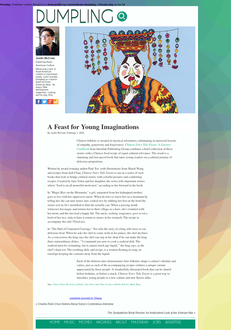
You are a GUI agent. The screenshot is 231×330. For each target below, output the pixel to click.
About (121, 322)
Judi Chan (99, 284)
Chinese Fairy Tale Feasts (64, 284)
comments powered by (86, 298)
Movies (85, 322)
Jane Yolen (89, 284)
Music (69, 322)
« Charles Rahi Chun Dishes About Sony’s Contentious (74, 304)
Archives (103, 322)
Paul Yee (125, 284)
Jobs (156, 322)
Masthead (139, 322)
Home (55, 322)
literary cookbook (112, 284)
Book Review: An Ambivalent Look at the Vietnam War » (151, 312)
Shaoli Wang (135, 284)
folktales (80, 284)
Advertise (173, 322)
